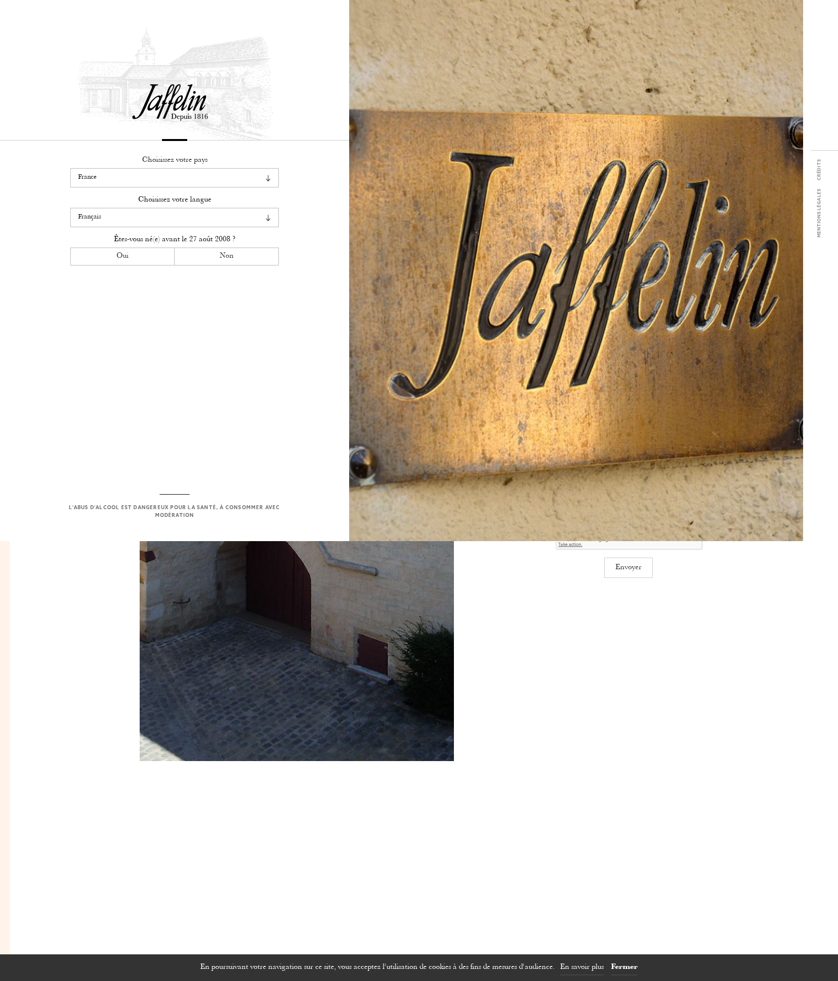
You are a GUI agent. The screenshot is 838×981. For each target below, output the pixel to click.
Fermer (624, 967)
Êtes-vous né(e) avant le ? (174, 239)
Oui (122, 256)
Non (227, 256)
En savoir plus (582, 967)
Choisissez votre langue (174, 199)
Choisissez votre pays (175, 160)
